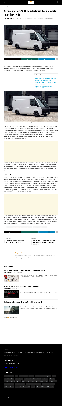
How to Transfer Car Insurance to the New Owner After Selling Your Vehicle (45, 79)
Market (6, 384)
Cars (45, 18)
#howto (11, 376)
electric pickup (37, 227)
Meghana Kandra (9, 18)
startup (6, 386)
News (27, 384)
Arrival (8, 227)
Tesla (28, 386)
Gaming (18, 381)
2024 (16, 376)
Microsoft (22, 384)
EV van (44, 227)
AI (27, 376)
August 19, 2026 (14, 288)
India (29, 381)
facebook (7, 381)
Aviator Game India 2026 (11, 368)
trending (43, 386)
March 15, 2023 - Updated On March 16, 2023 (26, 18)
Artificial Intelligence (45, 376)
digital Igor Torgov (27, 227)
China (12, 378)
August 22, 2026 (16, 272)
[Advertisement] (31, 151)
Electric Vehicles (50, 18)
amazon (32, 376)
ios (47, 381)
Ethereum (52, 378)
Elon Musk (45, 378)
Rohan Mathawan (8, 272)
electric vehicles (37, 378)
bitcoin (54, 376)
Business (7, 378)
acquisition (22, 376)
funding (13, 381)
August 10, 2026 (16, 304)
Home (5, 7)
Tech (8, 7)
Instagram (34, 381)
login (8, 317)
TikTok (33, 386)
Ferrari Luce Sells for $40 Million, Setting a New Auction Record (45, 83)
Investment (41, 381)
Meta (17, 384)
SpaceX (52, 384)
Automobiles (13, 7)
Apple (37, 376)
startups (12, 386)
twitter (48, 386)
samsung (38, 384)
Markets (12, 384)
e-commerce (28, 378)
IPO (56, 381)
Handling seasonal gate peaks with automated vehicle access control (43, 87)
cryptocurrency (19, 378)
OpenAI (32, 384)
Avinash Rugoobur (16, 227)
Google (24, 381)
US (52, 386)
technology (22, 386)
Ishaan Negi (7, 288)
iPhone (51, 381)
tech (17, 386)
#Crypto (6, 376)
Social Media (45, 384)
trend (38, 386)
